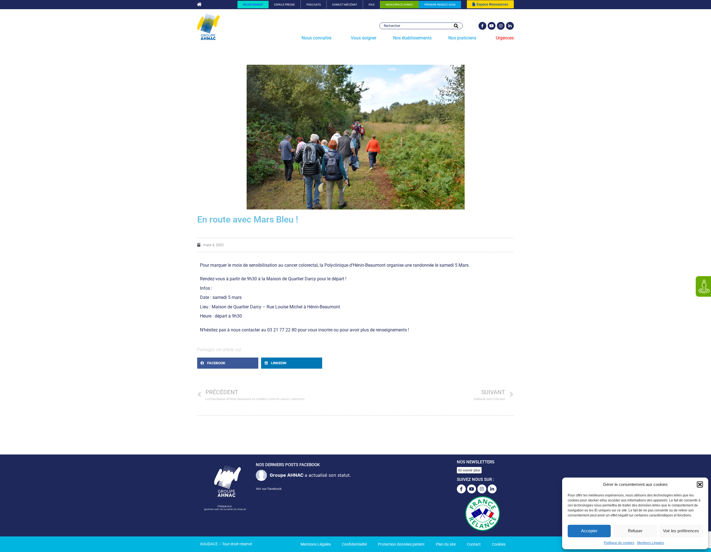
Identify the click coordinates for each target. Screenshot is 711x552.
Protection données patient (401, 544)
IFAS (371, 4)
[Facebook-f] (482, 26)
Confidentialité (354, 544)
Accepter (589, 530)
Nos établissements (412, 38)
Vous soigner (363, 38)
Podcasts (313, 4)
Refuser (635, 530)
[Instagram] (501, 26)
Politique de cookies (619, 543)
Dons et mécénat (344, 4)
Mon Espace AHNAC (399, 4)
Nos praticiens (462, 38)
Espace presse (284, 4)
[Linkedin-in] (510, 26)
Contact (474, 544)
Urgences (505, 38)
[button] (700, 484)
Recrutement (253, 4)
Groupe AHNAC (287, 475)
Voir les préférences (681, 530)
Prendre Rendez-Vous (439, 4)
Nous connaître (316, 38)
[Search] (456, 26)
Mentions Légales (650, 543)
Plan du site (446, 544)
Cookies (498, 544)
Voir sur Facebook (269, 489)
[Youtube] (491, 26)
